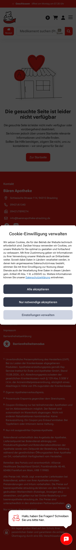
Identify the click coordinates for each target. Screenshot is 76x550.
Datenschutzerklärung (38, 277)
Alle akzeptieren (38, 289)
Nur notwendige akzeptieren (38, 302)
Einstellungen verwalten (38, 315)
